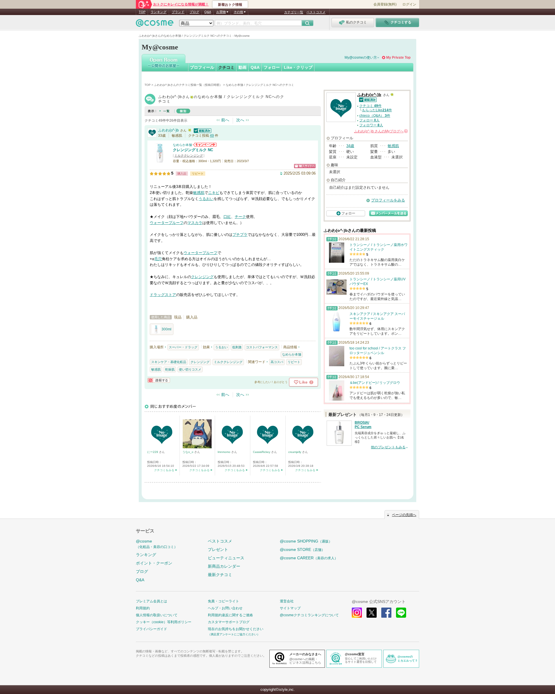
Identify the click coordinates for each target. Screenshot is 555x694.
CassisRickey (262, 452)
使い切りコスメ (190, 369)
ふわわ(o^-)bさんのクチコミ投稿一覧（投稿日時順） (188, 84)
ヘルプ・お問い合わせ (225, 608)
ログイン (409, 4)
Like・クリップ (298, 67)
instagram (357, 613)
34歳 (350, 146)
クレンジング (202, 277)
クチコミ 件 (370, 106)
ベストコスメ (315, 12)
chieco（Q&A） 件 (374, 116)
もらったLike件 (377, 110)
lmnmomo (224, 452)
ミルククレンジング (188, 155)
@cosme (156, 544)
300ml (166, 329)
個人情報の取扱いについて (156, 615)
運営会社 (287, 601)
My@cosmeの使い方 (361, 57)
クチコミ (226, 67)
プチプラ (239, 234)
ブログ (194, 12)
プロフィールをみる (388, 200)
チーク (240, 216)
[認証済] (201, 130)
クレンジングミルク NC (193, 150)
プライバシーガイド (151, 629)
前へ (225, 120)
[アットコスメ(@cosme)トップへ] (154, 24)
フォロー (272, 67)
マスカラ (194, 223)
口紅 (227, 216)
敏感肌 (198, 192)
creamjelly (295, 452)
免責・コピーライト (223, 601)
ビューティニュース (226, 558)
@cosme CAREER (309, 558)
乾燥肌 (170, 369)
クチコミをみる (164, 470)
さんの (380, 131)
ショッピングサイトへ (305, 166)
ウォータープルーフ (167, 223)
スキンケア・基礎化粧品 (168, 362)
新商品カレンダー (224, 566)
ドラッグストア (163, 295)
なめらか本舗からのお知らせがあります (205, 145)
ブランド (178, 12)
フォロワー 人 (371, 125)
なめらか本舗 (182, 145)
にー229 (153, 452)
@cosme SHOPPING (306, 541)
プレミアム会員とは (151, 601)
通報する (158, 380)
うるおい (206, 199)
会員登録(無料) (385, 4)
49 (212, 136)
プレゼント (218, 549)
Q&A (207, 12)
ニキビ (213, 192)
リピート (294, 362)
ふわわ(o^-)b (168, 130)
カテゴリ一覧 (293, 12)
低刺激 (237, 347)
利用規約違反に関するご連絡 (230, 615)
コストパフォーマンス (262, 347)
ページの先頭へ (404, 515)
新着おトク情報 (230, 5)
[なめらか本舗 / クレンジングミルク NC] (160, 160)
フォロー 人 (369, 120)
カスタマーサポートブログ (228, 622)
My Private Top (398, 57)
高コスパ (277, 362)
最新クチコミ (220, 574)
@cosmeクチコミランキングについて (309, 615)
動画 (242, 67)
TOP (142, 12)
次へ (240, 120)
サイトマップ (290, 608)
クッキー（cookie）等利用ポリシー (163, 622)
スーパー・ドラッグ (183, 347)
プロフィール (202, 67)
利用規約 (143, 608)
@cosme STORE (302, 549)
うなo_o (188, 452)
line (401, 613)
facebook (386, 613)
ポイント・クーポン (154, 563)
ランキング (158, 12)
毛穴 (158, 259)
